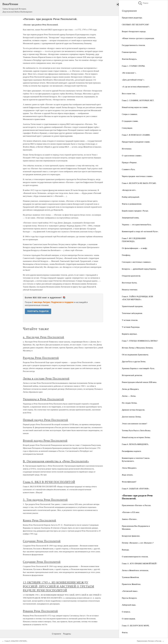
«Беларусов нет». (129, 190)
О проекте (56, 634)
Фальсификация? (129, 481)
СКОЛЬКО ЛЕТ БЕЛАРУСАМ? (135, 24)
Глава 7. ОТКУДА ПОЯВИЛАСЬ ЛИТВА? (140, 340)
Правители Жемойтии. (131, 584)
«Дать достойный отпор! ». (133, 79)
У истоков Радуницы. (131, 327)
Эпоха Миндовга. (129, 468)
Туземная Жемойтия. (130, 577)
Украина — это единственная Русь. (137, 224)
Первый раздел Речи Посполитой (45, 420)
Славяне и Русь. (128, 169)
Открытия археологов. (131, 275)
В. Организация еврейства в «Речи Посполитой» (56, 461)
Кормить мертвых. (129, 334)
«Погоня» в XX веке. (131, 512)
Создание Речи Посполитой (42, 541)
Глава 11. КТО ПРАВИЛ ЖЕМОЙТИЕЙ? (139, 563)
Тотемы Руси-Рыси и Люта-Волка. (136, 430)
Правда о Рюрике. (129, 162)
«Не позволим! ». (129, 72)
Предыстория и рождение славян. (136, 141)
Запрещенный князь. (130, 217)
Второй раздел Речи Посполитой (45, 440)
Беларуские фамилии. (131, 536)
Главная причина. (129, 52)
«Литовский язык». (130, 591)
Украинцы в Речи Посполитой (43, 399)
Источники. (127, 148)
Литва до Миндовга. (130, 389)
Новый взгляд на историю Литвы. (136, 437)
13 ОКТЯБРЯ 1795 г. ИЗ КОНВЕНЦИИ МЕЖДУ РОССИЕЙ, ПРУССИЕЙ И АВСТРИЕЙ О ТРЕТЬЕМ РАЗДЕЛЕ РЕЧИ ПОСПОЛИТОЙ (58, 586)
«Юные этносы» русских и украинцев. (138, 38)
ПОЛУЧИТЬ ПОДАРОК (38, 311)
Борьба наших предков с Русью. (135, 210)
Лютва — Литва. (129, 396)
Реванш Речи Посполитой (40, 611)
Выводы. (125, 549)
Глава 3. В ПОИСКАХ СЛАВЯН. (136, 135)
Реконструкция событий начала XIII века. (139, 382)
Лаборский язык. (129, 604)
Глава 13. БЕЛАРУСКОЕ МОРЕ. (136, 625)
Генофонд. (126, 255)
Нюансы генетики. (130, 289)
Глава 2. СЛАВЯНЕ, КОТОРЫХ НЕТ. (138, 100)
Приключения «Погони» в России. (136, 505)
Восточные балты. (129, 282)
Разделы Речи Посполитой (41, 358)
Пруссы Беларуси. (129, 598)
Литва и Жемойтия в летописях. (135, 570)
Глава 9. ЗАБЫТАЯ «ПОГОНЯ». (136, 488)
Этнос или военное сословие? (134, 423)
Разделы (67, 634)
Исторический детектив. (132, 375)
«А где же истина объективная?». (136, 86)
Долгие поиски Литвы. (131, 416)
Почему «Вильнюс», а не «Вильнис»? (138, 542)
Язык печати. (127, 474)
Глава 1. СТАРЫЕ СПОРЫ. (133, 66)
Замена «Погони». (129, 519)
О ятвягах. (126, 611)
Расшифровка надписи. (131, 451)
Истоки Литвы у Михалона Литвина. (137, 347)
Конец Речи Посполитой (39, 520)
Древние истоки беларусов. (133, 409)
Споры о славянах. (130, 114)
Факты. (125, 632)
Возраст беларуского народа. (134, 31)
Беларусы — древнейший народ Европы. (139, 269)
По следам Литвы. (129, 402)
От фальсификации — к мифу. (135, 248)
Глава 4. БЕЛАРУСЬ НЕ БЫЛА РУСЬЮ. (139, 183)
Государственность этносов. (133, 45)
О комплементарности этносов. (135, 556)
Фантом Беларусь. (129, 59)
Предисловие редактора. (132, 17)
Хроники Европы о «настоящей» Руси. (138, 368)
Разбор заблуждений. (131, 197)
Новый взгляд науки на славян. (135, 107)
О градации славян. (130, 121)
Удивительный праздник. (132, 306)
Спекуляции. (127, 128)
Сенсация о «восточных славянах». (137, 262)
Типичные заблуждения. (132, 313)
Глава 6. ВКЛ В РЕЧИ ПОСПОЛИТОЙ (49, 482)
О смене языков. (129, 618)
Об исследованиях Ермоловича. (135, 354)
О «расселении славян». (132, 155)
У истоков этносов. (130, 320)
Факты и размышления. (132, 203)
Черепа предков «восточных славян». (137, 176)
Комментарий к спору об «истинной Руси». (140, 231)
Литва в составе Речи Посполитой (46, 378)
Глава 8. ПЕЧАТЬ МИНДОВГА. (135, 444)
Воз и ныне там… (129, 93)
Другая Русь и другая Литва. (134, 361)
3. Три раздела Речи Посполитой (45, 500)
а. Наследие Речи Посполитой (43, 337)
